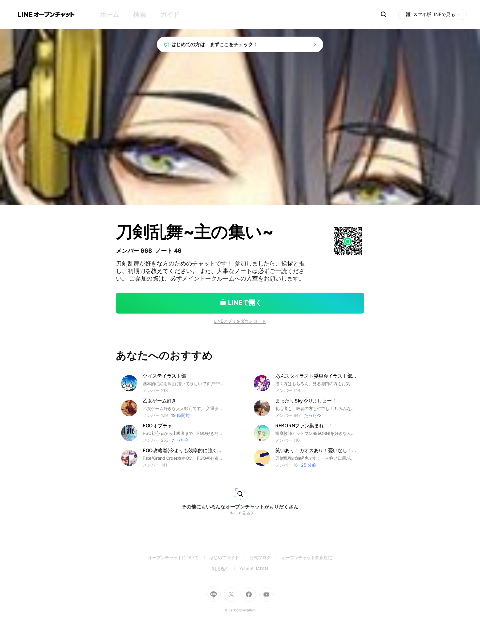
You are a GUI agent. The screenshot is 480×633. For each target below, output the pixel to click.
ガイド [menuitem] (170, 14)
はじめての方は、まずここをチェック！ (214, 44)
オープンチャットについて (178, 557)
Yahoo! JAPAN (253, 568)
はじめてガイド (229, 557)
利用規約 (226, 568)
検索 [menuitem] (139, 14)
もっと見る (240, 513)
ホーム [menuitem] (109, 14)
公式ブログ (265, 557)
